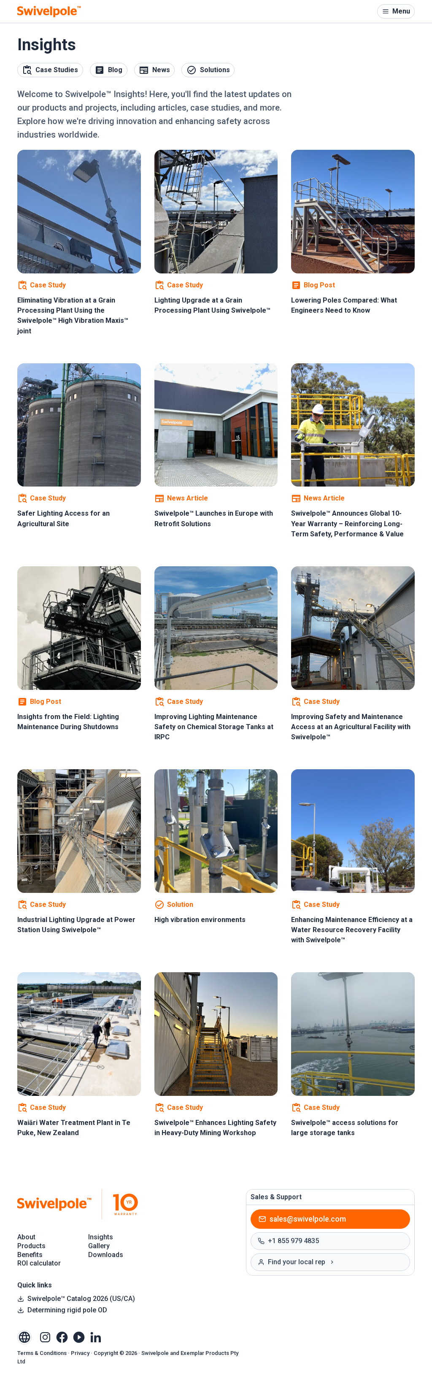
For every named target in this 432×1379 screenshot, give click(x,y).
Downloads (105, 1255)
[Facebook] (62, 1337)
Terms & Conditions (42, 1353)
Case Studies (56, 70)
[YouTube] (79, 1337)
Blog (115, 70)
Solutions (215, 70)
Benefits (30, 1255)
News (161, 70)
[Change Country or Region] (24, 1337)
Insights (100, 1237)
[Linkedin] (96, 1337)
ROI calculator (39, 1263)
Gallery (99, 1246)
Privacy (80, 1353)
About (26, 1237)
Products (31, 1246)
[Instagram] (45, 1337)
